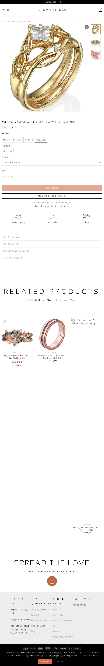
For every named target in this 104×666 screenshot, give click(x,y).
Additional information (18, 250)
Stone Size (5, 157)
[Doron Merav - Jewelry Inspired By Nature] (52, 10)
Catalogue (12, 21)
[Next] (98, 423)
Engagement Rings (25, 21)
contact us (64, 206)
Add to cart (52, 187)
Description (13, 237)
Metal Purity (6, 146)
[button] (43, 110)
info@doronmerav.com (20, 619)
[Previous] (5, 423)
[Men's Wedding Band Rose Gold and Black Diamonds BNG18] (52, 334)
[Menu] (3, 10)
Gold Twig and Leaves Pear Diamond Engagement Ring (86, 528)
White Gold (29, 140)
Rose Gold (17, 140)
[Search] (8, 10)
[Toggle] (4, 237)
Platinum (6, 140)
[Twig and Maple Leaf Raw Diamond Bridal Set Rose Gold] (17, 334)
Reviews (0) (12, 244)
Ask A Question (14, 257)
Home (4, 21)
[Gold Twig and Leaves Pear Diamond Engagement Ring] (87, 420)
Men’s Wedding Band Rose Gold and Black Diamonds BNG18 (52, 356)
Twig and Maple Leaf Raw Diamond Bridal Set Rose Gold (17, 356)
